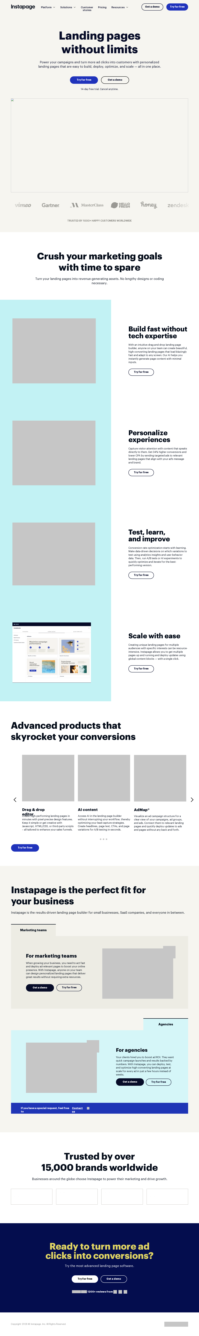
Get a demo (152, 7)
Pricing (102, 7)
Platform (46, 7)
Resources (118, 7)
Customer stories (87, 8)
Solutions (66, 7)
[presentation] (16, 799)
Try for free (177, 7)
